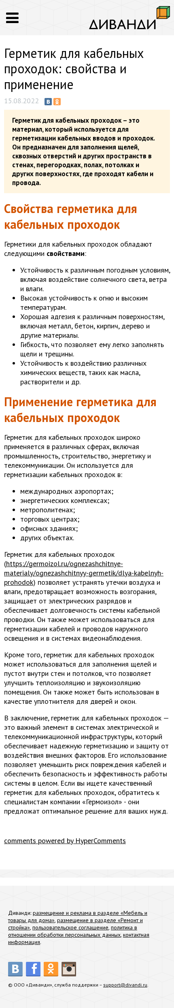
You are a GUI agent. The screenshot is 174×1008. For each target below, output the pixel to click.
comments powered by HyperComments (65, 840)
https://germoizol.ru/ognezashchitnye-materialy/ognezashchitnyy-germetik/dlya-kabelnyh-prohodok (83, 573)
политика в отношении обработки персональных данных (72, 931)
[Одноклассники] (57, 101)
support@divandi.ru (125, 985)
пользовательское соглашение (70, 927)
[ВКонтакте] (48, 101)
